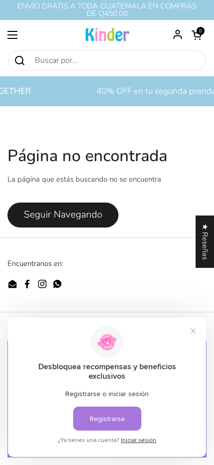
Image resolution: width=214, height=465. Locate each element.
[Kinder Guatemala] (107, 35)
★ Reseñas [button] (205, 242)
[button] (197, 35)
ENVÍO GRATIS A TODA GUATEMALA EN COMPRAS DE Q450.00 (107, 9)
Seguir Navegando (63, 214)
